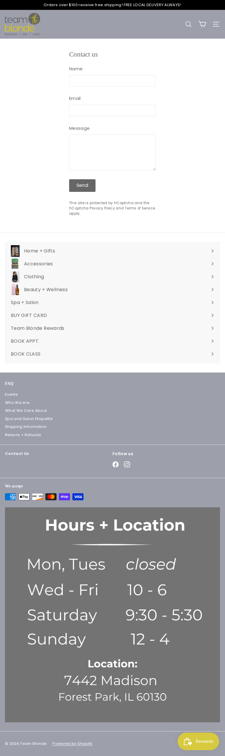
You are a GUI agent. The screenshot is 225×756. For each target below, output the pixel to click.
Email (75, 98)
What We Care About (26, 410)
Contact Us (17, 453)
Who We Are (17, 402)
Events (11, 394)
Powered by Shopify (72, 743)
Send (82, 185)
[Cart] (202, 24)
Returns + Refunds (23, 435)
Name (76, 69)
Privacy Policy (102, 208)
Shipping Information (26, 426)
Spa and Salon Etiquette (29, 418)
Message (79, 128)
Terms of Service (140, 208)
